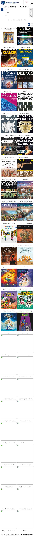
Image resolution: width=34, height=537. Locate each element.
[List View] (32, 24)
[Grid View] (29, 24)
